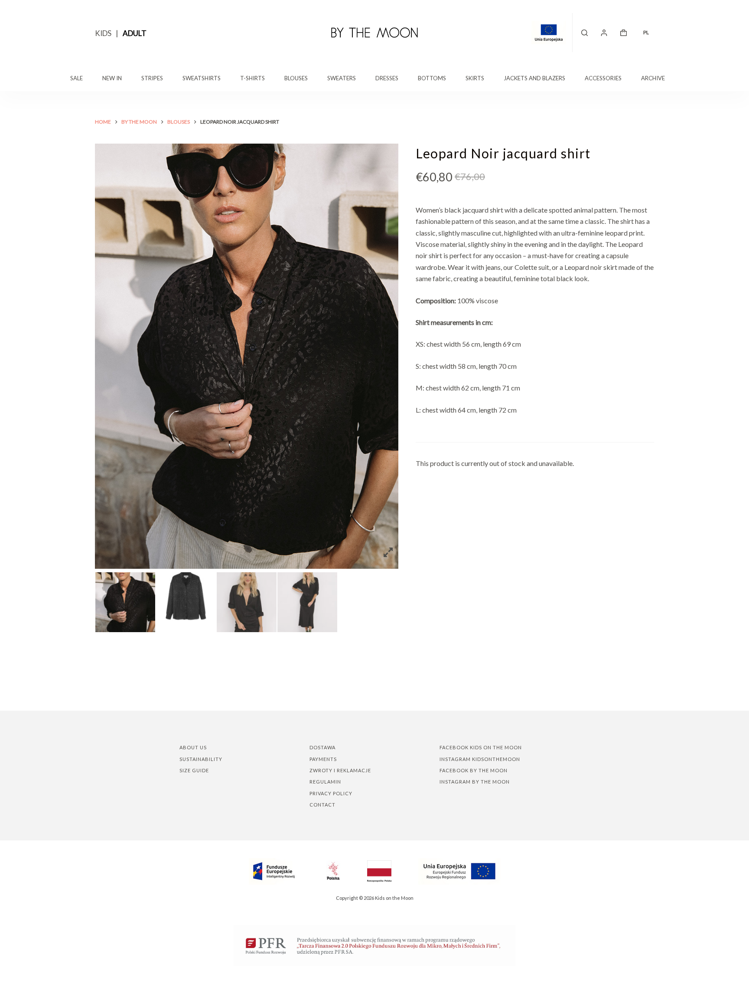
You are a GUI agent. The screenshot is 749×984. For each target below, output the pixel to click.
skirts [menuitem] (475, 78)
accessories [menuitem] (603, 78)
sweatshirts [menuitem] (201, 78)
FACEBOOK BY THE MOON (474, 770)
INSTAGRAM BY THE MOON (475, 781)
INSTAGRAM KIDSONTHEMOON (480, 759)
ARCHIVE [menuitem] (653, 78)
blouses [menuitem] (296, 78)
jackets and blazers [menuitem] (534, 78)
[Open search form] (584, 33)
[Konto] (604, 33)
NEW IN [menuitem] (112, 78)
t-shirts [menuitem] (252, 78)
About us (193, 747)
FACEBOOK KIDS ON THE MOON (481, 747)
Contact (322, 804)
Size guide (194, 770)
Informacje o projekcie (552, 32)
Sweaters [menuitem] (341, 78)
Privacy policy (330, 793)
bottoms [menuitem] (432, 78)
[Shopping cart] (623, 33)
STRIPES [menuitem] (152, 78)
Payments (323, 759)
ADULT (135, 33)
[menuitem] (646, 32)
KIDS (103, 33)
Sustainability (200, 759)
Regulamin (325, 781)
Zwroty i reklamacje (340, 770)
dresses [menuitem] (386, 78)
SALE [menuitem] (76, 78)
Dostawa (322, 747)
